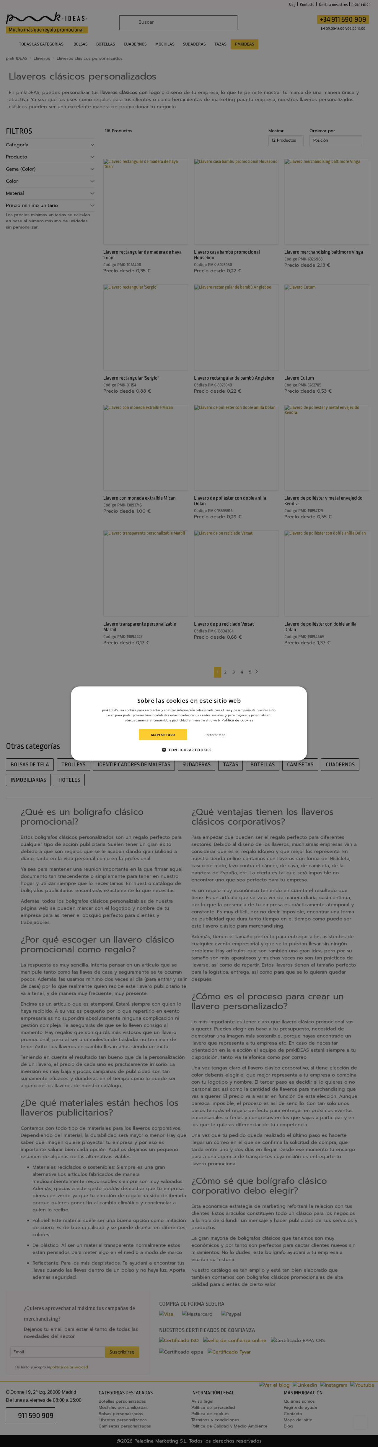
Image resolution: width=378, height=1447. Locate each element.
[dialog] (189, 724)
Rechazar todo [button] (215, 734)
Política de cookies (237, 720)
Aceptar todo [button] (163, 734)
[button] (189, 749)
